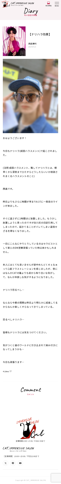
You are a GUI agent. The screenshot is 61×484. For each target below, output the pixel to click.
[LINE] (13, 463)
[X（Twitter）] (5, 463)
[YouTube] (20, 463)
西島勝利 (32, 43)
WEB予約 (48, 6)
